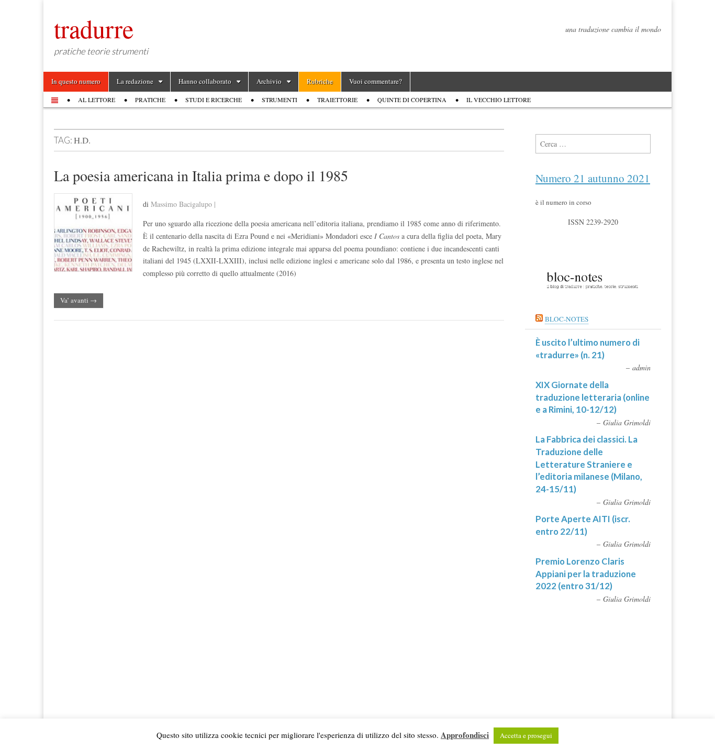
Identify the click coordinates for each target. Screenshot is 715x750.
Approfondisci (465, 735)
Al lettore (96, 99)
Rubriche (320, 81)
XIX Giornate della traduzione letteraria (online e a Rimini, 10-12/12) (592, 397)
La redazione (135, 81)
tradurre (93, 28)
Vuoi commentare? (375, 81)
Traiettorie (337, 99)
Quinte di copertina (411, 99)
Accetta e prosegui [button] (526, 735)
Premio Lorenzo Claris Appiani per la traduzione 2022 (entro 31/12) (585, 573)
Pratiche (150, 99)
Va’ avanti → (78, 300)
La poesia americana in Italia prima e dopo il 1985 (201, 175)
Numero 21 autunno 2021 (592, 178)
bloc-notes (566, 319)
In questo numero (75, 81)
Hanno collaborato (204, 81)
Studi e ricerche (213, 99)
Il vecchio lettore (498, 99)
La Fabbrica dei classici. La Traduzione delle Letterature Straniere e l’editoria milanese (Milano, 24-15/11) (588, 464)
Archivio (269, 81)
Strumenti (279, 99)
